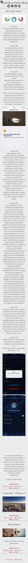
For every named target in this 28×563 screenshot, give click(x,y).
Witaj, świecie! (14, 524)
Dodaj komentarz (14, 484)
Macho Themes (19, 559)
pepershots (19, 486)
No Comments (14, 488)
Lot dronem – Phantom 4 (14, 493)
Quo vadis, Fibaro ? (14, 11)
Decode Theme (9, 559)
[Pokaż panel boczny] (2, 2)
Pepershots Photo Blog (14, 2)
